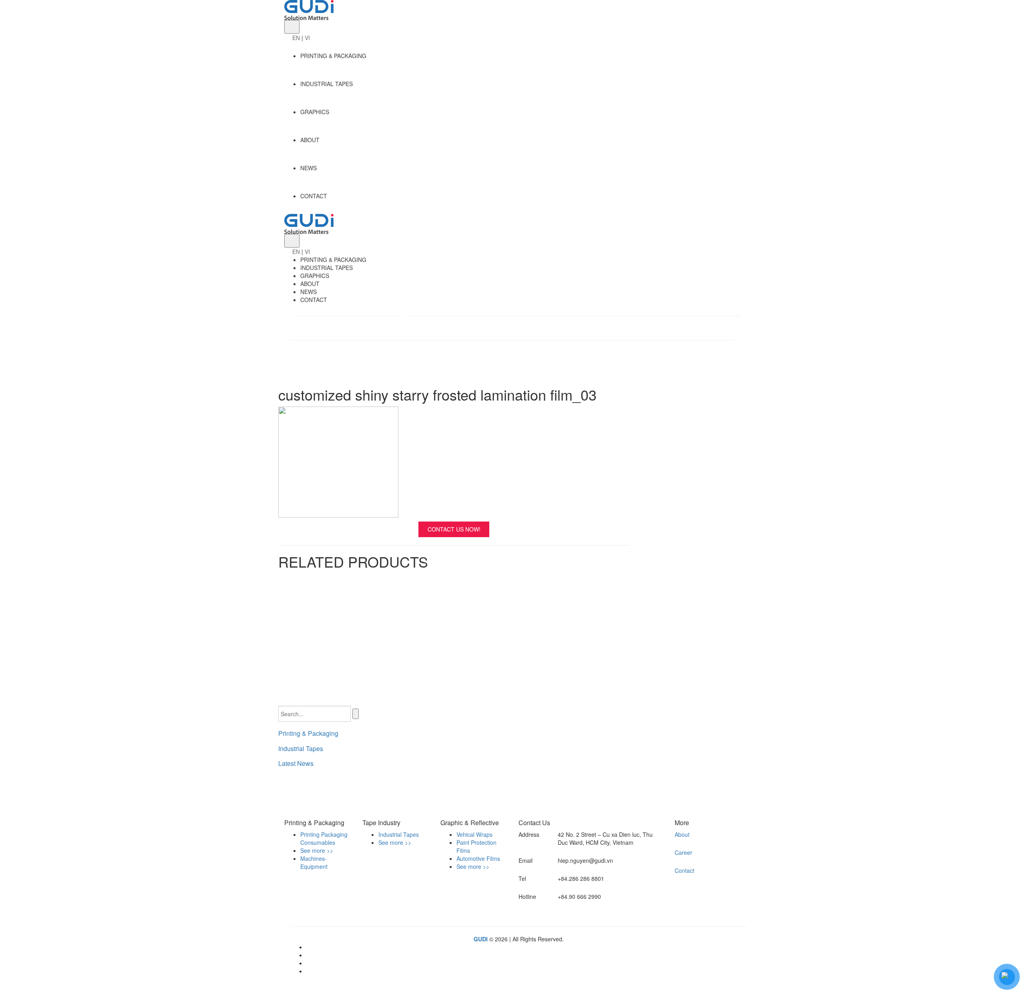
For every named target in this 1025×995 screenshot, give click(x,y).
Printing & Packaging (308, 733)
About (682, 834)
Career (683, 852)
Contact (684, 870)
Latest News (296, 763)
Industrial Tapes (300, 748)
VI (307, 38)
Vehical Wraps (474, 834)
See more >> (316, 850)
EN (296, 38)
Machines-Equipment (314, 862)
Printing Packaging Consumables (324, 838)
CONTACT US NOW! (454, 529)
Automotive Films (478, 858)
